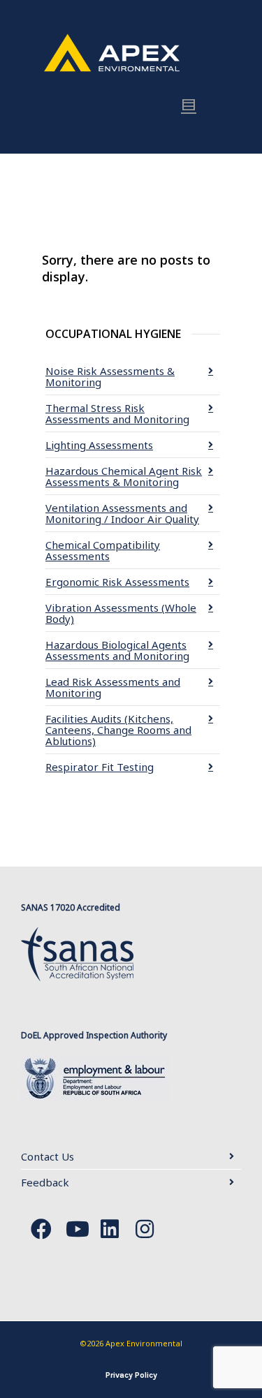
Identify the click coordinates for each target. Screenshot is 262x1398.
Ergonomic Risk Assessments (117, 582)
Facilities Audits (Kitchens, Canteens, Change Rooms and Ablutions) (118, 730)
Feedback (45, 1182)
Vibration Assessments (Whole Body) (120, 613)
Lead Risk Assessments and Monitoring (112, 687)
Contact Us (47, 1156)
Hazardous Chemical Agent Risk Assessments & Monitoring (123, 476)
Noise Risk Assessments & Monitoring (110, 376)
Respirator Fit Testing (99, 767)
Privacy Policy (131, 1375)
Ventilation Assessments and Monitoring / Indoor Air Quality (122, 513)
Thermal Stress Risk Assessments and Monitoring (117, 413)
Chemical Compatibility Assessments (102, 550)
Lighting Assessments (99, 445)
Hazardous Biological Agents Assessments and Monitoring (117, 650)
